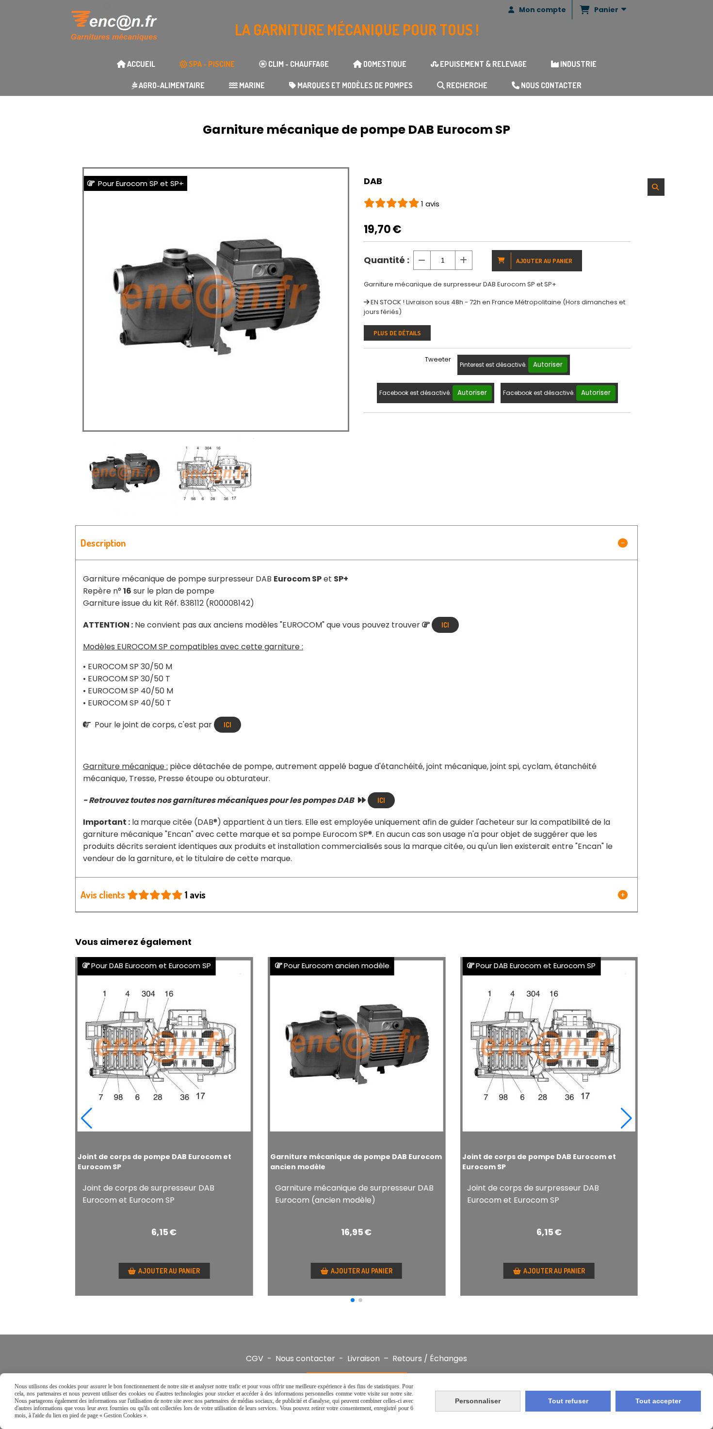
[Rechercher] (656, 187)
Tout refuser (568, 1401)
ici (381, 800)
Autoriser (548, 364)
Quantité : (386, 260)
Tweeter (438, 359)
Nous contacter (305, 1358)
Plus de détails (397, 333)
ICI (445, 625)
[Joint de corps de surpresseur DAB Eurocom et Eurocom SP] (164, 1045)
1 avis (430, 204)
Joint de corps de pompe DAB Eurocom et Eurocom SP (154, 1162)
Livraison (363, 1358)
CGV (254, 1358)
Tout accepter (658, 1401)
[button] (353, 1300)
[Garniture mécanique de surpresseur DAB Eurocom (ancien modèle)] (356, 1045)
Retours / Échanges (429, 1358)
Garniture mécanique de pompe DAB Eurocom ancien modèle (356, 1162)
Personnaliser (478, 1401)
